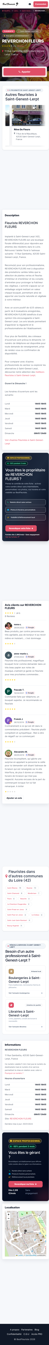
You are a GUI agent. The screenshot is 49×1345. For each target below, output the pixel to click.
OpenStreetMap (31, 1255)
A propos (14, 1329)
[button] (25, 1232)
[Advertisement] (24, 179)
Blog (37, 1329)
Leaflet (20, 1255)
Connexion (40, 4)
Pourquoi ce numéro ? (14, 1073)
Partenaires (27, 1329)
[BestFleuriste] (11, 4)
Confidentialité (14, 1334)
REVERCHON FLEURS (20, 1118)
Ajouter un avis (14, 798)
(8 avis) (20, 46)
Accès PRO (36, 1334)
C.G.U (26, 1334)
